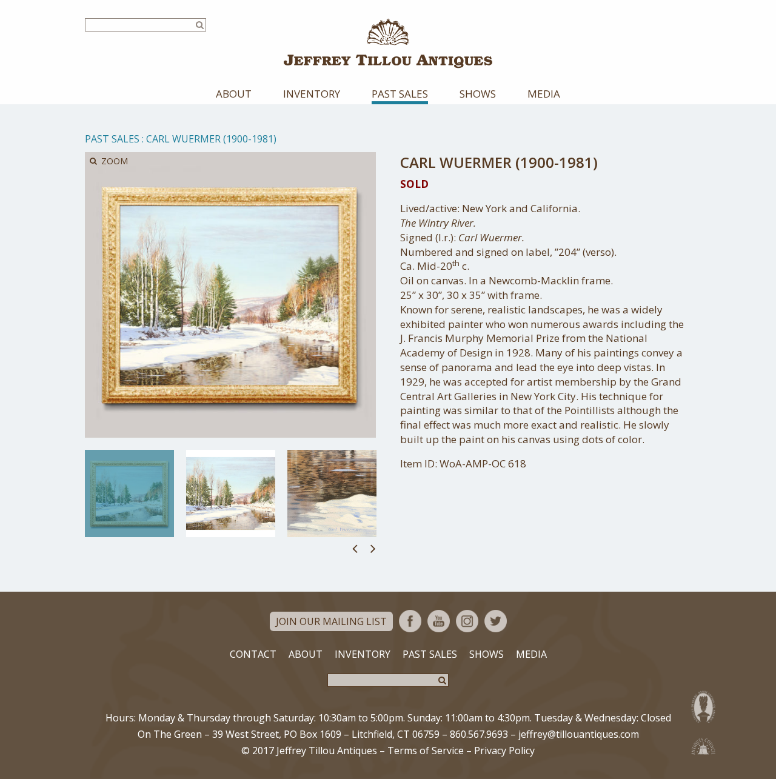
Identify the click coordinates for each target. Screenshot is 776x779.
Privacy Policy (504, 750)
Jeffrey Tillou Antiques (388, 43)
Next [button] (373, 548)
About (234, 94)
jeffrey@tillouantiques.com (578, 734)
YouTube (438, 621)
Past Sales (400, 94)
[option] (129, 493)
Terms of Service (425, 750)
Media (543, 94)
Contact (253, 654)
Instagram (467, 621)
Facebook (410, 621)
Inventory (311, 94)
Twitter (495, 621)
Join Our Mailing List (331, 621)
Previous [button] (355, 548)
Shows (478, 94)
